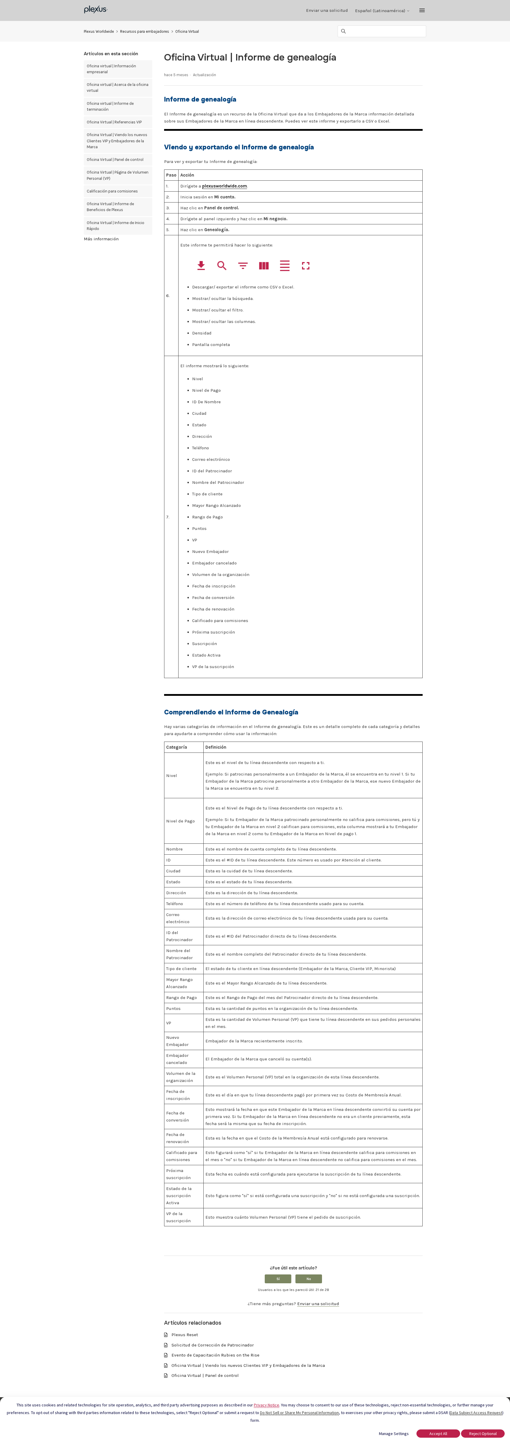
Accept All (438, 1433)
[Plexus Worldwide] (96, 10)
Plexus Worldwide (99, 31)
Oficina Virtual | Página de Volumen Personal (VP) (117, 175)
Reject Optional (483, 1433)
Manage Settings (394, 1433)
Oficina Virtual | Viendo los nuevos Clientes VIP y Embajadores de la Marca (117, 141)
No (309, 1279)
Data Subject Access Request (476, 1412)
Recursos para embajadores (144, 31)
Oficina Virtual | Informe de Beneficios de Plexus (110, 207)
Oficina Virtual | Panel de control (115, 159)
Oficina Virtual (187, 31)
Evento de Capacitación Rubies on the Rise (215, 1355)
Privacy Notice (266, 1405)
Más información (101, 238)
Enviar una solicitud (327, 10)
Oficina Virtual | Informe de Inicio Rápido (115, 226)
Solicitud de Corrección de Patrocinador (212, 1345)
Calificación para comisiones (112, 191)
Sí (278, 1279)
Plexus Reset (184, 1334)
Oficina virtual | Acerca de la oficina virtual (117, 87)
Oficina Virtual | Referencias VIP (114, 122)
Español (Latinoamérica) (380, 10)
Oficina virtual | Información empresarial (111, 69)
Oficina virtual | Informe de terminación (110, 106)
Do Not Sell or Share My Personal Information (299, 1412)
